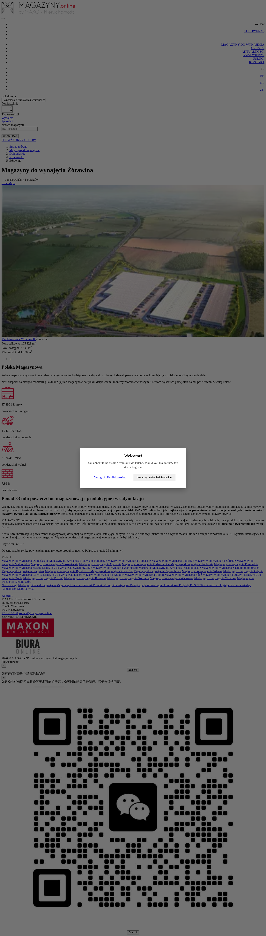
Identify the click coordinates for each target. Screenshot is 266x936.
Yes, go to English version (110, 477)
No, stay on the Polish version (154, 477)
